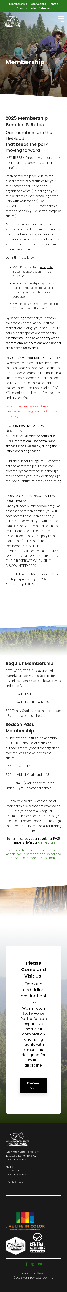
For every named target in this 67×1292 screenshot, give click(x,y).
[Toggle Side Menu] (61, 18)
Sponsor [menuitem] (22, 8)
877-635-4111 (14, 1181)
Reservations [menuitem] (37, 3)
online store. (47, 842)
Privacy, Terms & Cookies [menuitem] (32, 1272)
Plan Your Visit (33, 1085)
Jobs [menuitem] (33, 8)
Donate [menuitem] (53, 3)
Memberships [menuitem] (18, 3)
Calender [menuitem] (44, 8)
